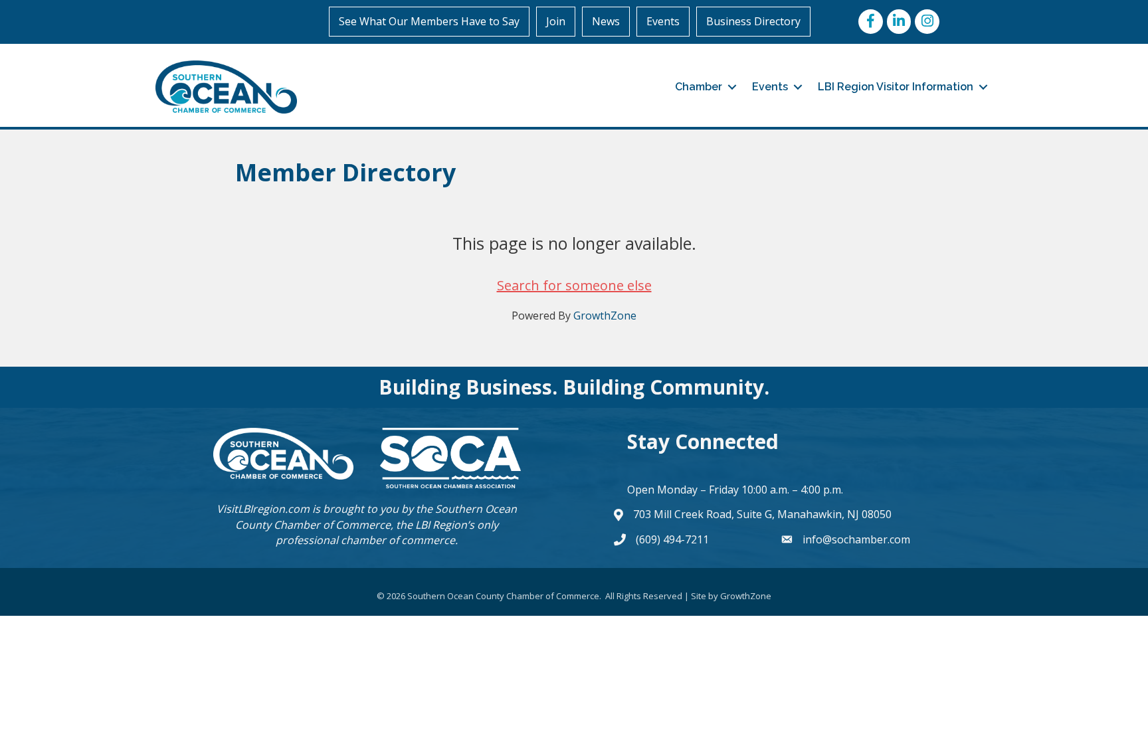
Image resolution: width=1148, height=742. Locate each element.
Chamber (698, 86)
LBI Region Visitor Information (895, 86)
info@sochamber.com (856, 539)
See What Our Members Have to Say (429, 21)
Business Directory (753, 21)
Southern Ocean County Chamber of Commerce (376, 516)
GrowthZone (604, 315)
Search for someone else (574, 285)
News (606, 21)
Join (555, 21)
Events (663, 21)
